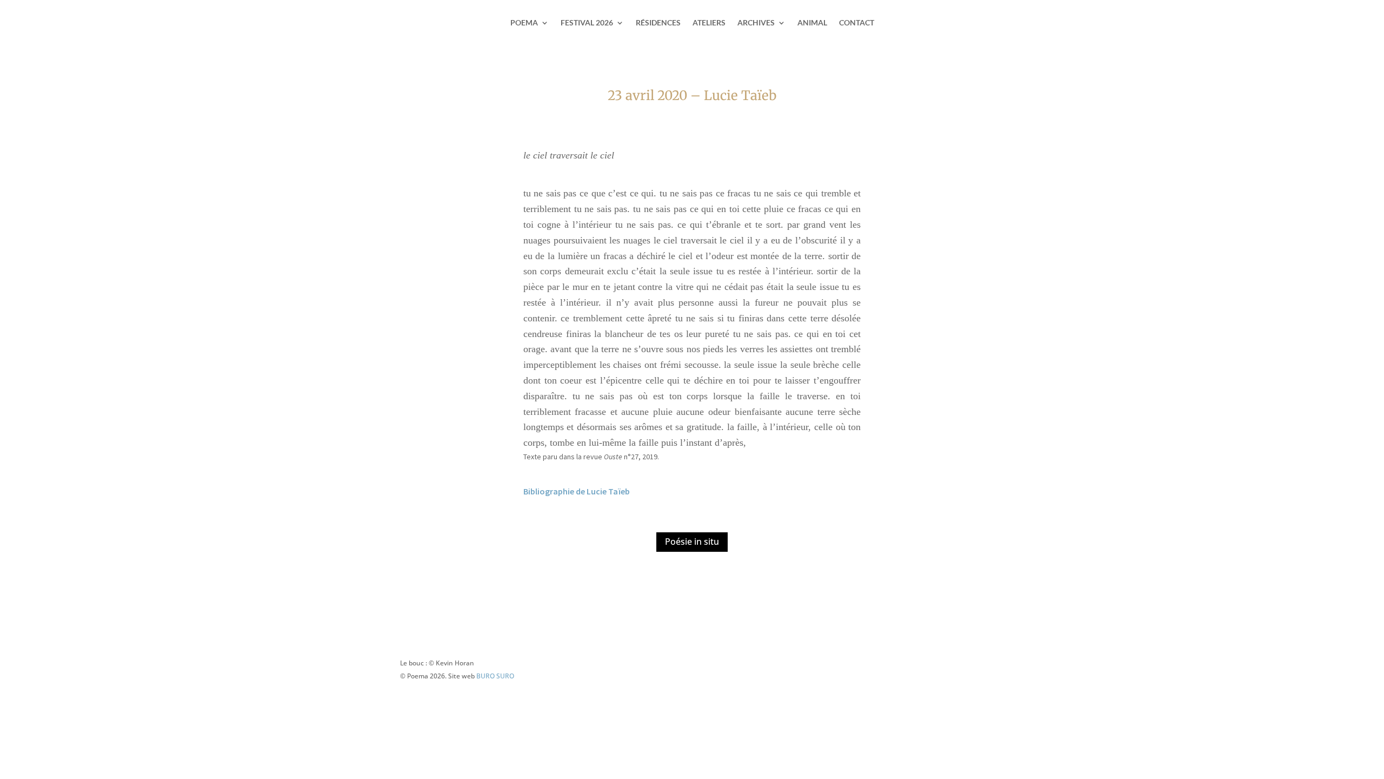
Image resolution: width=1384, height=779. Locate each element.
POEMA (524, 23)
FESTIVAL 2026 (587, 23)
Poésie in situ (692, 541)
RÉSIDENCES (658, 23)
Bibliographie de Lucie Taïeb (576, 491)
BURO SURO (495, 676)
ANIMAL (812, 23)
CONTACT (856, 23)
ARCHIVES (756, 23)
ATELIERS (709, 23)
